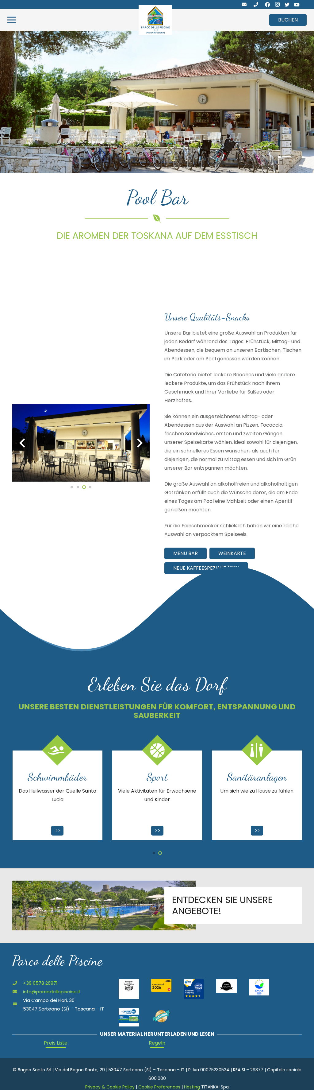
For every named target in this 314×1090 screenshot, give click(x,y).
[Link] (155, 20)
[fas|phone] (256, 4)
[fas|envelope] (244, 4)
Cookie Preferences (159, 1087)
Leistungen (157, 776)
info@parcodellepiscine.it (52, 991)
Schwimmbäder (256, 776)
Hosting (192, 1087)
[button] (154, 853)
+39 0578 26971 (40, 983)
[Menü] (11, 20)
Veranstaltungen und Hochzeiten (57, 783)
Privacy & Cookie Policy (110, 1087)
